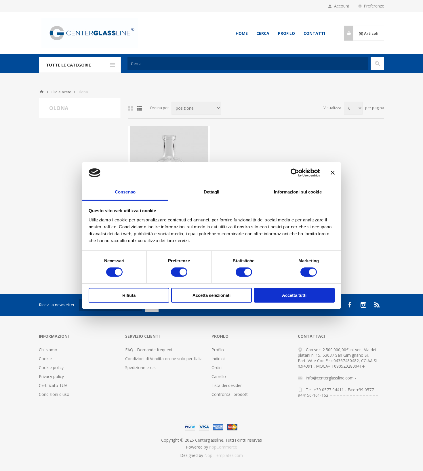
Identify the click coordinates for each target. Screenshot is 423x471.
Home (242, 33)
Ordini (217, 367)
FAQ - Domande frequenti (149, 349)
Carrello (219, 376)
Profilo (286, 33)
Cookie (45, 358)
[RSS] (377, 304)
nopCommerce (223, 447)
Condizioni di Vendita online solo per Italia (164, 358)
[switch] (179, 272)
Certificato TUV (53, 385)
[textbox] (247, 63)
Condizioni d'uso (54, 394)
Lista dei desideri (227, 385)
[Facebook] (349, 304)
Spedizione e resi (141, 367)
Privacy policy (51, 376)
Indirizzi (218, 358)
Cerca (262, 33)
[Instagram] (363, 304)
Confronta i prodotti (230, 394)
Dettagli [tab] (212, 191)
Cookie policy (51, 367)
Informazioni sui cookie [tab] (297, 191)
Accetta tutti (294, 295)
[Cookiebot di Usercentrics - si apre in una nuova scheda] (295, 172)
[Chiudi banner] (333, 173)
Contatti (314, 33)
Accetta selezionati (211, 295)
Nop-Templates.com (223, 455)
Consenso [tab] (125, 191)
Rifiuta (129, 295)
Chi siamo (48, 349)
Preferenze (374, 6)
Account (341, 6)
